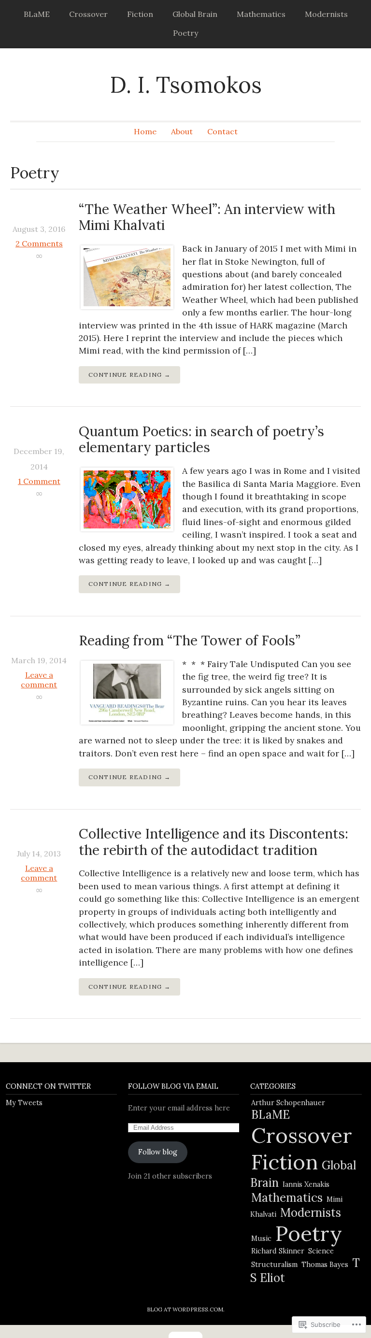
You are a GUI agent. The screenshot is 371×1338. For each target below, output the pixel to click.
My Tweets (24, 1102)
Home (145, 131)
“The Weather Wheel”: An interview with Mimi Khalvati (207, 217)
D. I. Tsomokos (186, 85)
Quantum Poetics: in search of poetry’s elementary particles (201, 439)
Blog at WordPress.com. (186, 1309)
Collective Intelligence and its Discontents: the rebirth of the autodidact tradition (213, 842)
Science (321, 1251)
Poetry (185, 33)
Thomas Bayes (324, 1264)
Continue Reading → (129, 374)
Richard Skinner (277, 1251)
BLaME (37, 14)
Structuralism (274, 1264)
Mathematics (261, 14)
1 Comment (39, 481)
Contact (222, 131)
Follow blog (157, 1152)
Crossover (88, 14)
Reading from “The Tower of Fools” (189, 640)
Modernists (326, 14)
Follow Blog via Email (173, 1086)
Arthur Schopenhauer (288, 1102)
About (182, 131)
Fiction (140, 14)
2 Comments (39, 243)
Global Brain (194, 14)
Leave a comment (39, 679)
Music (261, 1238)
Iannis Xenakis (306, 1184)
